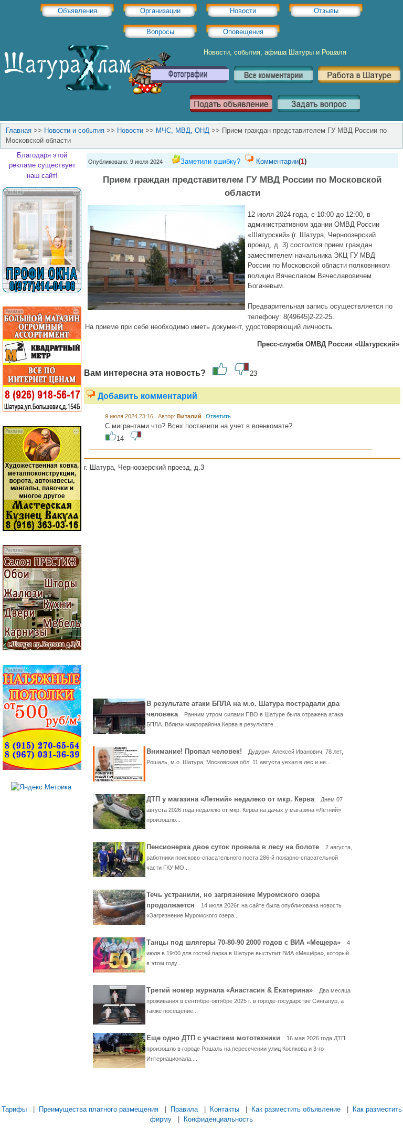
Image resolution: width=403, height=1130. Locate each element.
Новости (243, 11)
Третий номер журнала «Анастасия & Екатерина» (248, 1000)
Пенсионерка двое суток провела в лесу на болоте (249, 857)
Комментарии (277, 161)
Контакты (224, 1109)
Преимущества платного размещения (98, 1109)
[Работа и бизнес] (359, 87)
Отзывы (326, 11)
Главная (18, 130)
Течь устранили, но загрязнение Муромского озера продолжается (244, 904)
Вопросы (160, 32)
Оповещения (243, 32)
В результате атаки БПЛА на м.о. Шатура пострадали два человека (244, 713)
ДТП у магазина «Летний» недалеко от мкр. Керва (244, 809)
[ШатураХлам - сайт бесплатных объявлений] (87, 92)
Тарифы (14, 1109)
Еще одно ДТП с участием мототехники (245, 1048)
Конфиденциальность (218, 1119)
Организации (160, 11)
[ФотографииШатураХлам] (189, 87)
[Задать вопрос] (319, 116)
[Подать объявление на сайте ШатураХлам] (231, 116)
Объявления (77, 11)
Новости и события (74, 130)
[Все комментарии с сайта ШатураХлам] (273, 87)
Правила (184, 1109)
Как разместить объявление (296, 1109)
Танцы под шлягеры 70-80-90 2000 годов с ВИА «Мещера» (248, 952)
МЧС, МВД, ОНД (182, 130)
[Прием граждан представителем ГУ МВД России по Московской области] (166, 308)
